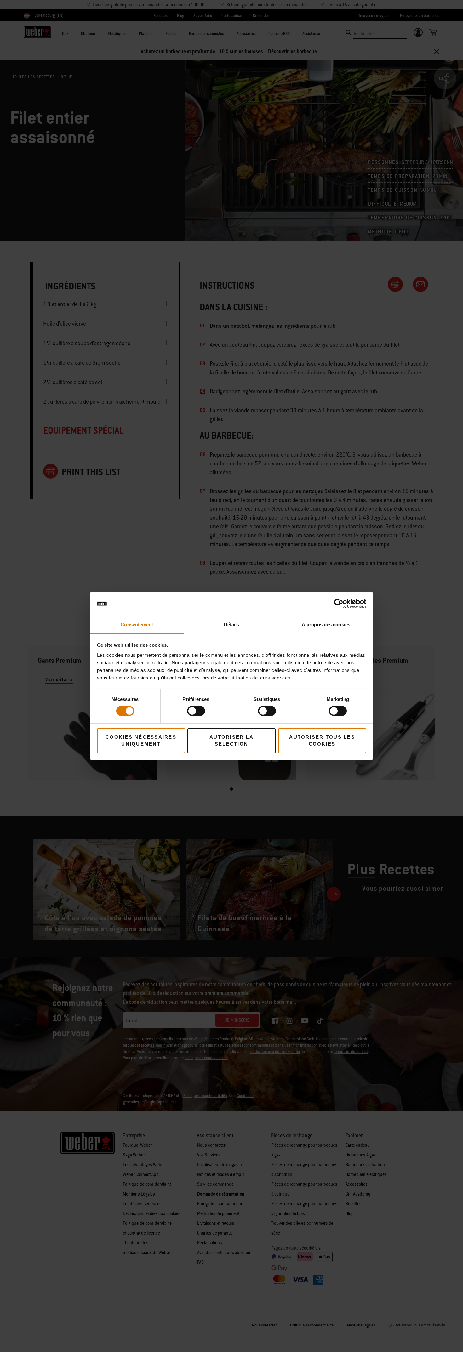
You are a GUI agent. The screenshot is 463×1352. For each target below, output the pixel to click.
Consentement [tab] (137, 624)
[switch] (196, 711)
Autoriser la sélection (231, 740)
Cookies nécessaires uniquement (141, 740)
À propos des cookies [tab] (326, 624)
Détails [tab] (231, 624)
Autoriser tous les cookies (322, 740)
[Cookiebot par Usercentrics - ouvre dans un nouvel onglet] (338, 603)
